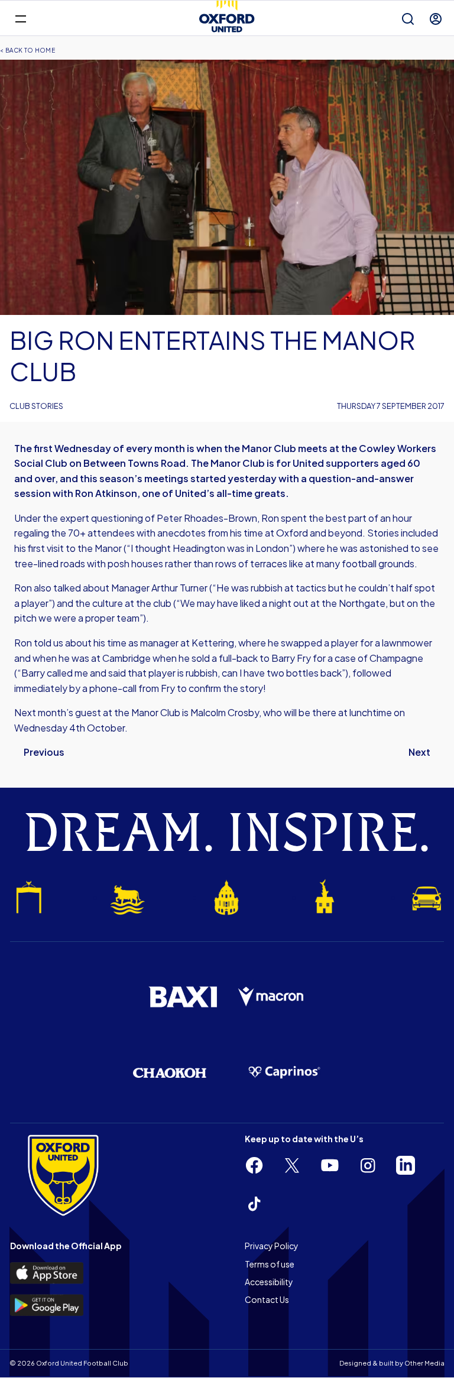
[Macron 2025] (271, 997)
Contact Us (267, 1299)
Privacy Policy (272, 1245)
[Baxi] (182, 997)
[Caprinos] (284, 1072)
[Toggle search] (408, 19)
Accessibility (269, 1281)
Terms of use (269, 1264)
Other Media (424, 1363)
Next (419, 752)
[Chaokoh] (169, 1073)
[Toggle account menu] (436, 19)
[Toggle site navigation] (20, 18)
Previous (44, 752)
